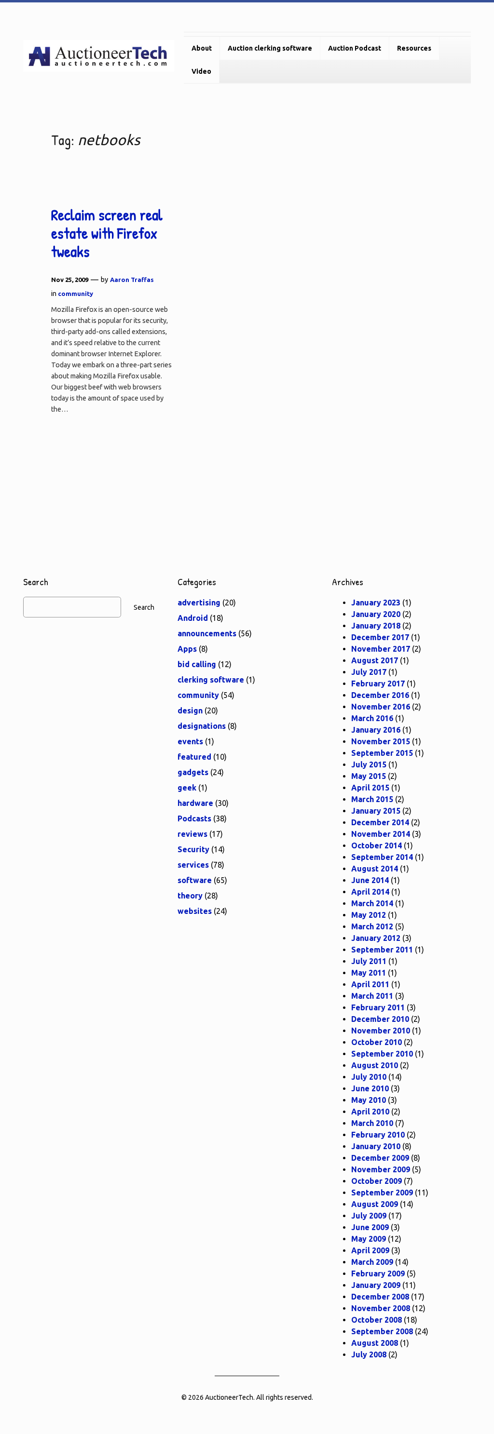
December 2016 (380, 695)
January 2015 (375, 810)
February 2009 (378, 1273)
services (193, 864)
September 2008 (382, 1331)
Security (193, 849)
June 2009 (370, 1227)
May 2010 (368, 1100)
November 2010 (380, 1030)
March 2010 (372, 1123)
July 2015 (368, 764)
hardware (195, 803)
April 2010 (370, 1111)
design (190, 710)
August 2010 (374, 1065)
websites (195, 911)
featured (194, 756)
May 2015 (368, 776)
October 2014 (376, 845)
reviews (192, 834)
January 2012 (375, 938)
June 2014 (370, 880)
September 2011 (382, 949)
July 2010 (368, 1076)
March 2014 (372, 903)
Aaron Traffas (132, 279)
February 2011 (378, 1007)
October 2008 (376, 1319)
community (75, 293)
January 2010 (375, 1146)
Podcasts (194, 818)
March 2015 (372, 799)
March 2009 (372, 1262)
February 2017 (378, 683)
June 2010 (370, 1088)
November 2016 (380, 706)
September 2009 (382, 1192)
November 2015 (380, 741)
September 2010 (382, 1053)
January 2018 (375, 625)
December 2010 (380, 1019)
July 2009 (368, 1215)
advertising (199, 602)
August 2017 (374, 660)
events (190, 741)
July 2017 (368, 672)
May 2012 (368, 915)
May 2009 (368, 1238)
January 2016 (375, 729)
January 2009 (375, 1285)
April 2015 (370, 787)
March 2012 (372, 926)
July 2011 (368, 961)
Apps (187, 648)
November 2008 (380, 1308)
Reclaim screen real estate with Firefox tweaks (107, 233)
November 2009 (380, 1169)
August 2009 (374, 1204)
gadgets (193, 772)
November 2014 (380, 834)
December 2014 (380, 822)
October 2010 (376, 1042)
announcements (207, 633)
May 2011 (368, 972)
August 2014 (374, 868)
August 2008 (374, 1343)
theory (190, 895)
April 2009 (370, 1250)
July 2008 (368, 1354)
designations (202, 726)
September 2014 (382, 857)
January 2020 (375, 614)
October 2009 (376, 1181)
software (195, 880)
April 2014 (370, 891)
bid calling (197, 664)
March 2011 (372, 996)
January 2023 (375, 602)
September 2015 (382, 753)
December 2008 (380, 1296)
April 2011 (370, 984)
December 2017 (380, 637)
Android (193, 618)
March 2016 (372, 718)
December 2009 (380, 1157)
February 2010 (378, 1134)
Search (144, 607)
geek (187, 787)
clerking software (211, 679)
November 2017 (380, 648)
